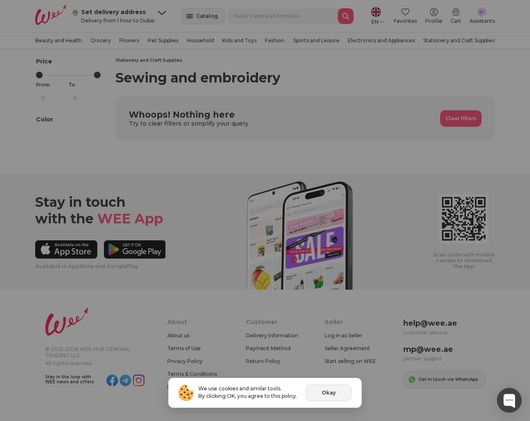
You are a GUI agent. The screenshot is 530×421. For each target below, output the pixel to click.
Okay (329, 393)
